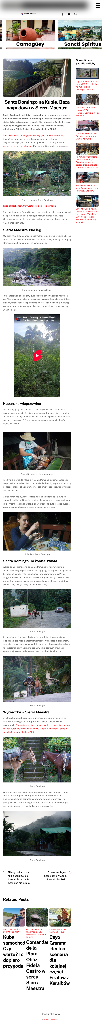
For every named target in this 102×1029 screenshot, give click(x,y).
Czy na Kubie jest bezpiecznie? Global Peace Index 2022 (55, 876)
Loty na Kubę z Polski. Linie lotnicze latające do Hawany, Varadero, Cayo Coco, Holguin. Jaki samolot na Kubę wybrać (86, 215)
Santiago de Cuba (11, 932)
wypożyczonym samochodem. (18, 146)
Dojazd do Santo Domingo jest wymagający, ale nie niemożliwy (34, 135)
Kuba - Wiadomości (11, 929)
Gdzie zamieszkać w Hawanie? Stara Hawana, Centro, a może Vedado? (87, 111)
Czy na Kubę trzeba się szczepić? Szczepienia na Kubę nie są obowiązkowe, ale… (86, 85)
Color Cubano (49, 1020)
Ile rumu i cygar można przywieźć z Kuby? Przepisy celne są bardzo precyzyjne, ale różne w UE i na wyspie (87, 162)
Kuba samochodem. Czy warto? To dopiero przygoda (29, 206)
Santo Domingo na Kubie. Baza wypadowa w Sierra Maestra (37, 105)
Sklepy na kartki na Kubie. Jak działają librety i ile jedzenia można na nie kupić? (19, 877)
